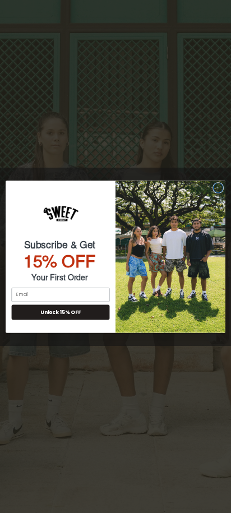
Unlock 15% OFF (60, 312)
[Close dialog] (218, 188)
